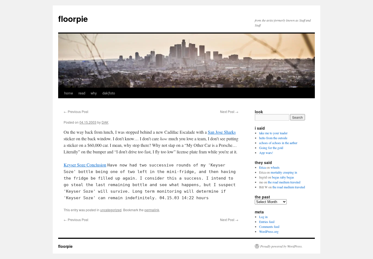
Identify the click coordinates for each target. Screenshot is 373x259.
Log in (263, 217)
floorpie (73, 18)
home (68, 93)
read (81, 93)
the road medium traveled (284, 182)
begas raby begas (283, 177)
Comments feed (269, 226)
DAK (105, 122)
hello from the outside (273, 138)
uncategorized (111, 209)
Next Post (229, 111)
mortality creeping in (284, 172)
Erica (262, 167)
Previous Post (76, 111)
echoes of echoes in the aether (278, 143)
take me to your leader (273, 133)
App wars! (266, 152)
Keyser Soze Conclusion (85, 165)
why (94, 93)
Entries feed (266, 221)
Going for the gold (271, 147)
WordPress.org (269, 231)
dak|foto (108, 93)
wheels (275, 167)
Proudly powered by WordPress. (281, 246)
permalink (151, 209)
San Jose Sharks (222, 132)
